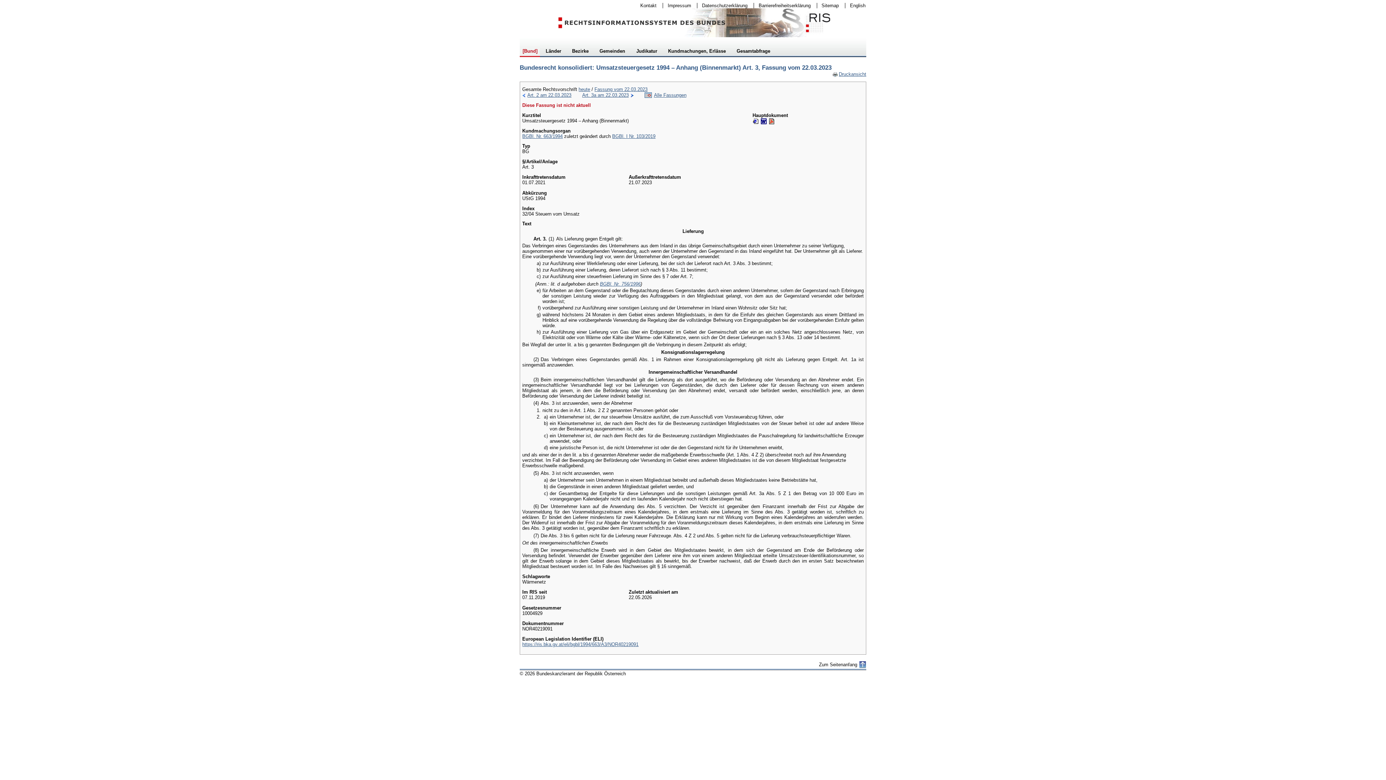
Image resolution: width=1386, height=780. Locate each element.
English (858, 5)
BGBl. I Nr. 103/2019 (633, 136)
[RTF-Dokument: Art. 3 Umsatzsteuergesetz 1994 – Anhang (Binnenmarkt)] (763, 121)
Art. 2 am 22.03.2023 (549, 95)
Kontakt (646, 5)
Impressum (677, 5)
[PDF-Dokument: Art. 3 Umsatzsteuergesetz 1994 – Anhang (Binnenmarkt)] (771, 121)
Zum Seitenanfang (838, 664)
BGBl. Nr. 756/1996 (620, 284)
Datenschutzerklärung (722, 5)
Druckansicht (849, 74)
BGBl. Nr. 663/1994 (542, 136)
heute (584, 89)
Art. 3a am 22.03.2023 (605, 95)
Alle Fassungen (670, 95)
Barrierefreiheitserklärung (782, 5)
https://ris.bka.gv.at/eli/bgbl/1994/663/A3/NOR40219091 (580, 644)
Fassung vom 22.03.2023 (621, 89)
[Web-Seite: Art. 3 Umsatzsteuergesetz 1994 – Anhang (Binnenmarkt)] (756, 121)
